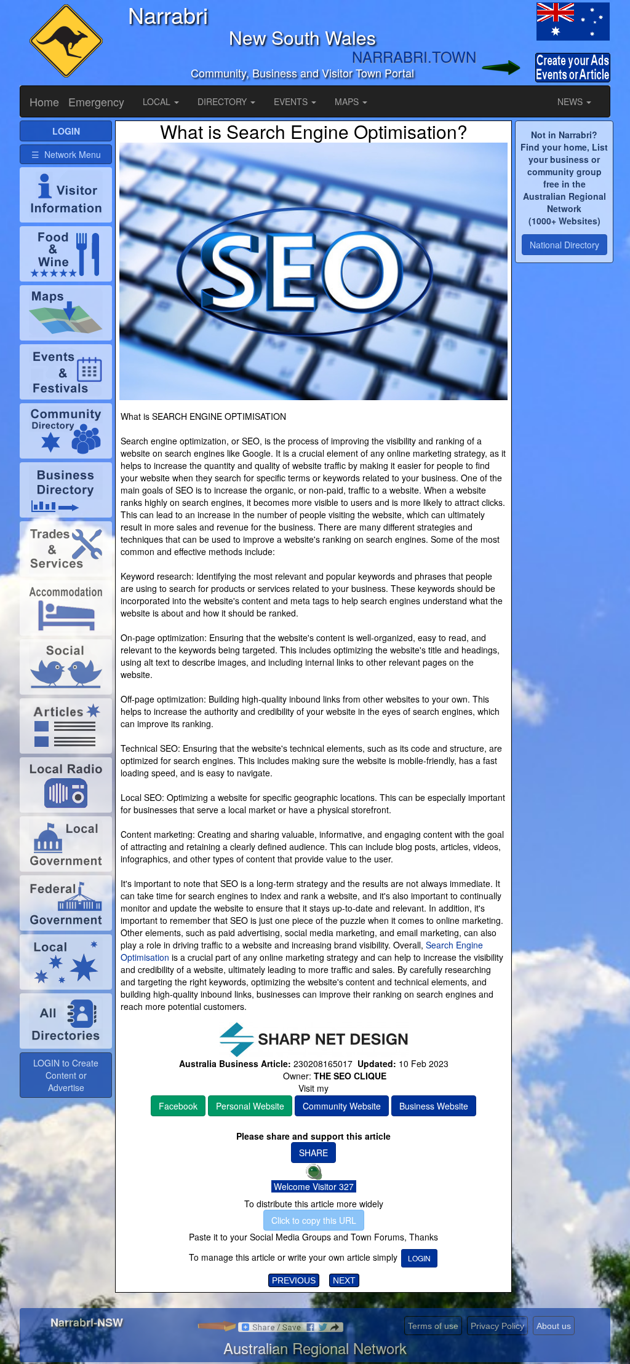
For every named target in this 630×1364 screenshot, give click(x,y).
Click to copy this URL (313, 1220)
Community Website (342, 1106)
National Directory (564, 245)
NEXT (344, 1280)
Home (44, 101)
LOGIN (419, 1258)
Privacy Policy (497, 1326)
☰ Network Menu (66, 154)
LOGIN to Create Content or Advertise (65, 1075)
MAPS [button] (348, 101)
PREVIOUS (294, 1280)
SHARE (313, 1152)
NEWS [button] (571, 101)
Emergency (96, 101)
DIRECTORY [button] (223, 101)
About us (553, 1326)
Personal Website (250, 1106)
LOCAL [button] (158, 101)
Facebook (178, 1106)
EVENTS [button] (292, 101)
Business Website (433, 1106)
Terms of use (433, 1326)
